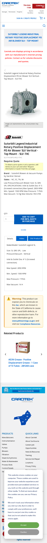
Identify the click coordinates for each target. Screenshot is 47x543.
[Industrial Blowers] (6, 70)
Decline (23, 532)
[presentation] (10, 238)
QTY (5, 213)
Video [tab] (21, 238)
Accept (23, 525)
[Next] (41, 354)
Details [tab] (10, 238)
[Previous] (5, 354)
